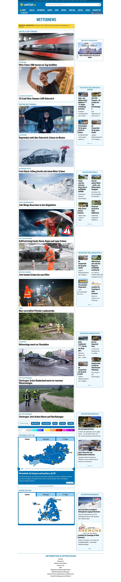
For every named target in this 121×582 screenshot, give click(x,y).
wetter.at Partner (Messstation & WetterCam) (60, 574)
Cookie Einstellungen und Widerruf (60, 576)
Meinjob (68, 0)
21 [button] (41, 469)
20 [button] (38, 469)
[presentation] (19, 469)
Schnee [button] (62, 423)
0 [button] (49, 469)
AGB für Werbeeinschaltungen (60, 572)
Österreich (46, 0)
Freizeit (63, 10)
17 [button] (29, 469)
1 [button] (51, 469)
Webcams (72, 10)
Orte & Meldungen (97, 13)
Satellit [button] (70, 423)
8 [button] (67, 469)
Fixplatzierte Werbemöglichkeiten (60, 569)
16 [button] (26, 469)
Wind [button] (55, 423)
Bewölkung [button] (35, 423)
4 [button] (58, 469)
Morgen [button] (46, 439)
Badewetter (97, 10)
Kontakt (60, 559)
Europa (49, 10)
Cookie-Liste (60, 565)
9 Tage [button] (65, 439)
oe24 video (40, 0)
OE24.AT (31, 10)
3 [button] (56, 469)
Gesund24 (63, 0)
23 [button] (46, 469)
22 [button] (43, 469)
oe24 (35, 0)
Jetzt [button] (22, 469)
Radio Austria (83, 0)
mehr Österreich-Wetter (45, 486)
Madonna (57, 0)
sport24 (52, 0)
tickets (77, 0)
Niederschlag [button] (24, 423)
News (56, 10)
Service (80, 10)
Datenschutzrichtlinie (60, 563)
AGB (60, 567)
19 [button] (35, 469)
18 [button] (32, 469)
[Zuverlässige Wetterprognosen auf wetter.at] (30, 5)
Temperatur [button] (46, 423)
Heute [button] (27, 439)
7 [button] (65, 469)
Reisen (72, 0)
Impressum (60, 561)
